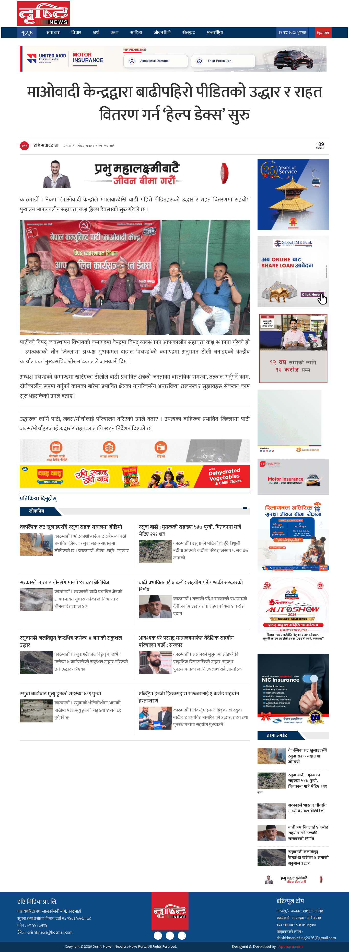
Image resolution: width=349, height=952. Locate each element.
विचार (76, 32)
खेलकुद (188, 32)
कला (115, 32)
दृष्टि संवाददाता (46, 146)
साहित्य (136, 32)
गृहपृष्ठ (27, 32)
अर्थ (96, 32)
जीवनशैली (162, 32)
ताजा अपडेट (277, 735)
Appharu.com (290, 946)
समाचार (53, 32)
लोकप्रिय (36, 511)
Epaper (323, 32)
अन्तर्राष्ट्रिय (215, 32)
